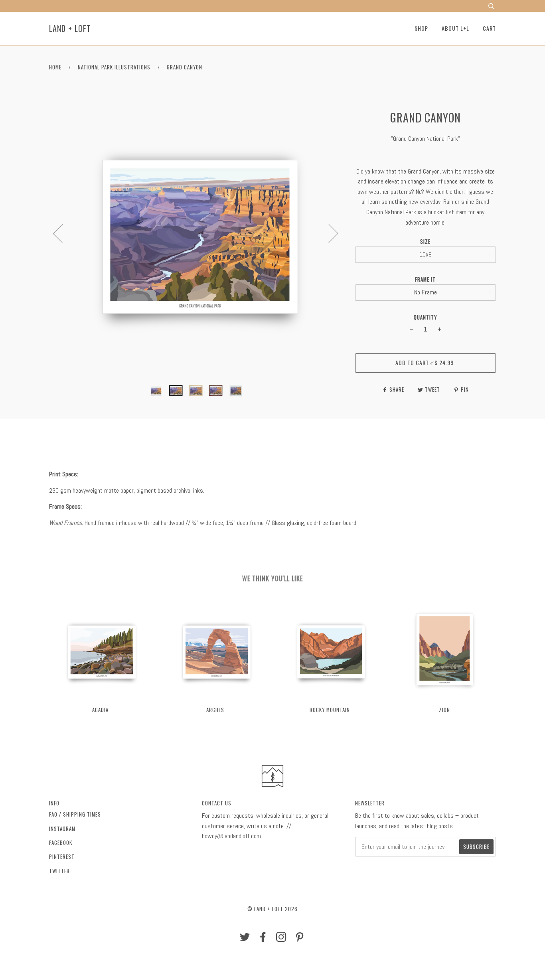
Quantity (425, 317)
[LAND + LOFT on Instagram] (281, 939)
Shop (421, 28)
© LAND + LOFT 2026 (272, 909)
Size (425, 241)
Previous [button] (62, 233)
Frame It (425, 279)
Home (55, 67)
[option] (196, 233)
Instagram (62, 829)
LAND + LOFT (70, 28)
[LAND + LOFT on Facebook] (263, 939)
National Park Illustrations (114, 67)
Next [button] (328, 233)
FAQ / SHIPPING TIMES (75, 814)
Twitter (59, 871)
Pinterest (62, 856)
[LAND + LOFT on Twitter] (245, 939)
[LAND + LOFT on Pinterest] (299, 939)
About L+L (455, 28)
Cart (489, 28)
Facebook (60, 842)
